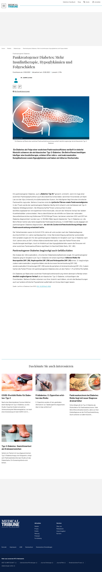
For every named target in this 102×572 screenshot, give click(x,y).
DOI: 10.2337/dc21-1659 (44, 286)
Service (58, 523)
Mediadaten (60, 529)
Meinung (37, 533)
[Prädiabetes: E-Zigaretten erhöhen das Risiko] (51, 382)
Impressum (13, 547)
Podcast (37, 536)
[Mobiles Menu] (4, 6)
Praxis (36, 529)
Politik (36, 531)
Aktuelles (38, 523)
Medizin (37, 526)
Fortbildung (38, 538)
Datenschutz (29, 547)
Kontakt (4, 547)
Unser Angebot (61, 531)
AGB (21, 547)
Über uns (59, 526)
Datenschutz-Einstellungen (44, 547)
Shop (79, 2)
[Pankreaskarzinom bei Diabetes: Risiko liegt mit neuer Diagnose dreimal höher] (85, 382)
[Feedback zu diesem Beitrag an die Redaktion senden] (19, 86)
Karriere (58, 533)
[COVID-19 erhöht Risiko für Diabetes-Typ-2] (17, 382)
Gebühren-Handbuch (69, 2)
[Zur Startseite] (13, 6)
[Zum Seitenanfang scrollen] (98, 568)
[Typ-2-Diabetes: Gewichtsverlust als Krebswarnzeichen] (17, 433)
